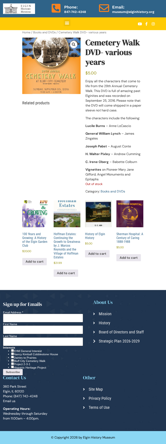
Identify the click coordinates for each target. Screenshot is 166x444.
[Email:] (104, 8)
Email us (9, 401)
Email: (118, 7)
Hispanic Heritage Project (30, 367)
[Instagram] (153, 24)
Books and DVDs (44, 32)
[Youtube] (140, 24)
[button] (67, 22)
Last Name (10, 336)
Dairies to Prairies (25, 357)
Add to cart (35, 261)
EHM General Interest (28, 351)
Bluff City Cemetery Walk (29, 360)
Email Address (13, 312)
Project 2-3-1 (22, 364)
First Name (10, 324)
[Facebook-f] (146, 24)
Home (26, 32)
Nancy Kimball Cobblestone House (36, 354)
